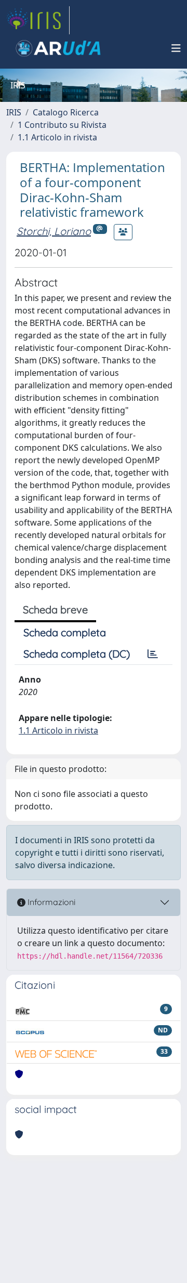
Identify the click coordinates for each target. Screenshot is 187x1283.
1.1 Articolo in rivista (57, 137)
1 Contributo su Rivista (62, 124)
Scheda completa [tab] (64, 632)
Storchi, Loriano (54, 231)
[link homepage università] (58, 48)
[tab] (153, 654)
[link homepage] (38, 20)
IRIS (13, 112)
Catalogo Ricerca (66, 112)
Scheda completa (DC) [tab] (76, 653)
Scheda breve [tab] (55, 609)
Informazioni (50, 902)
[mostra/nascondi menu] (176, 48)
